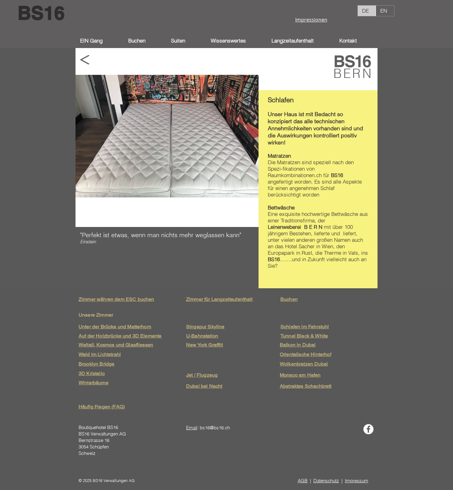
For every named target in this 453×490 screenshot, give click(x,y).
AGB (303, 481)
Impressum (356, 481)
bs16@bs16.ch (215, 428)
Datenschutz (326, 481)
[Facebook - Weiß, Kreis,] (368, 429)
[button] (236, 40)
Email (191, 428)
